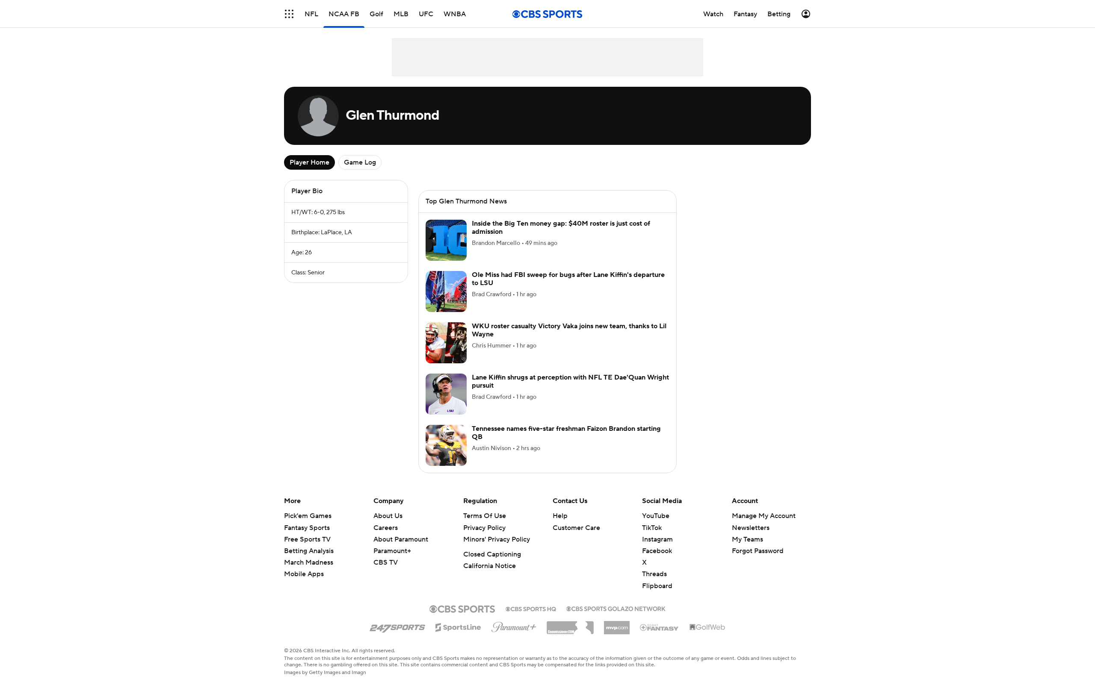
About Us (387, 516)
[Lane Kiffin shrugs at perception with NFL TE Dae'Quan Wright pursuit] (446, 394)
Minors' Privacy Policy (496, 539)
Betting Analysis (309, 551)
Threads (654, 574)
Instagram (657, 539)
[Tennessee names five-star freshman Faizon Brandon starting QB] (446, 445)
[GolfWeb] (707, 627)
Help (560, 516)
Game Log (360, 162)
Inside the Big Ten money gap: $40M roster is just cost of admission (561, 227)
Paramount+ (392, 551)
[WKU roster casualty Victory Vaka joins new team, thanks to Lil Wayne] (446, 342)
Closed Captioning (492, 554)
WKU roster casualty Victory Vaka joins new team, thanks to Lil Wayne (569, 330)
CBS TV (385, 562)
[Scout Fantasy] (659, 627)
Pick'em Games (307, 516)
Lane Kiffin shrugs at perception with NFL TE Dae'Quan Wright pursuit (570, 381)
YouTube (655, 516)
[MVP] (617, 624)
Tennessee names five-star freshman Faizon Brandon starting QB (566, 432)
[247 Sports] (397, 625)
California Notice (489, 566)
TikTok (652, 528)
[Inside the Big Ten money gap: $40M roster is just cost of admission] (446, 240)
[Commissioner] (570, 624)
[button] (289, 14)
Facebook (657, 551)
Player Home (309, 162)
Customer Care (576, 528)
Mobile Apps (304, 574)
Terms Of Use (484, 516)
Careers (385, 528)
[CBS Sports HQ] (531, 608)
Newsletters (750, 528)
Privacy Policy (484, 528)
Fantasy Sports (307, 528)
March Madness (308, 562)
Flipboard (657, 586)
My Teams (747, 539)
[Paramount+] (513, 625)
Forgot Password (758, 551)
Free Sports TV (307, 539)
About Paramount (400, 539)
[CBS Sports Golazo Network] (616, 608)
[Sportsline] (458, 626)
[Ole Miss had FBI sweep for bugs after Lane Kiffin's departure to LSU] (446, 291)
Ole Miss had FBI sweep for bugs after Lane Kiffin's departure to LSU (568, 279)
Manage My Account (764, 516)
